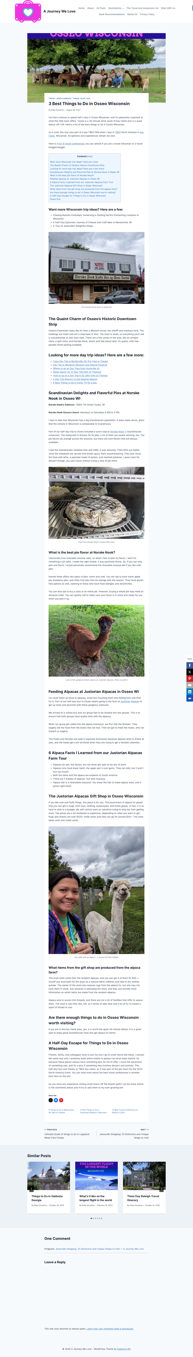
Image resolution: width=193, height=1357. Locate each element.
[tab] (91, 1218)
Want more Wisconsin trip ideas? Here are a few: (74, 162)
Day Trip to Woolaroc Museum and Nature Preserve (80, 365)
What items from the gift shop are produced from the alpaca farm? (84, 189)
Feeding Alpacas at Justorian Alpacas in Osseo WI (75, 178)
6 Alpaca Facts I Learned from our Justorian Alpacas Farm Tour (81, 182)
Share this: (55, 199)
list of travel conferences (72, 143)
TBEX (118, 132)
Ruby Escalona (57, 110)
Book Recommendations (112, 14)
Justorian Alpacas (130, 701)
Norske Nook (117, 431)
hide (90, 156)
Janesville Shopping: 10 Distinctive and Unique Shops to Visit (124, 1134)
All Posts (101, 8)
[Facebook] (189, 665)
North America (64, 98)
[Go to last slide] (31, 1189)
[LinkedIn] (189, 691)
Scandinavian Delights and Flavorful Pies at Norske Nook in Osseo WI (84, 172)
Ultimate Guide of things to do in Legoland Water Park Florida (66, 1134)
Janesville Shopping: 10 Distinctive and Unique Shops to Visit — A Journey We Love (99, 1249)
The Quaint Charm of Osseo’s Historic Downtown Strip (77, 165)
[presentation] (48, 1176)
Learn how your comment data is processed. (110, 1328)
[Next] (161, 1189)
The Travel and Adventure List (142, 8)
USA (88, 98)
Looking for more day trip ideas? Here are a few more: (77, 168)
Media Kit (132, 14)
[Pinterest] (189, 678)
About (90, 8)
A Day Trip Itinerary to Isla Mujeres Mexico (75, 379)
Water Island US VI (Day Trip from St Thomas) (77, 372)
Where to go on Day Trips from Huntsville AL (76, 368)
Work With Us (168, 8)
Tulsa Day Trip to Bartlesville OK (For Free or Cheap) (80, 361)
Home (81, 8)
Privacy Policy (147, 14)
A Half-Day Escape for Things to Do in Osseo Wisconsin (78, 195)
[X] (189, 672)
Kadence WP (124, 1349)
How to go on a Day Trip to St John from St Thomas (80, 375)
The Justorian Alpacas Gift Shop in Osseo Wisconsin (76, 185)
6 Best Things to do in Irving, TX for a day (75, 382)
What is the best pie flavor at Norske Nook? (72, 175)
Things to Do (79, 98)
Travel (52, 98)
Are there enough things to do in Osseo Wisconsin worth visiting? (83, 192)
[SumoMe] (189, 698)
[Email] (189, 685)
